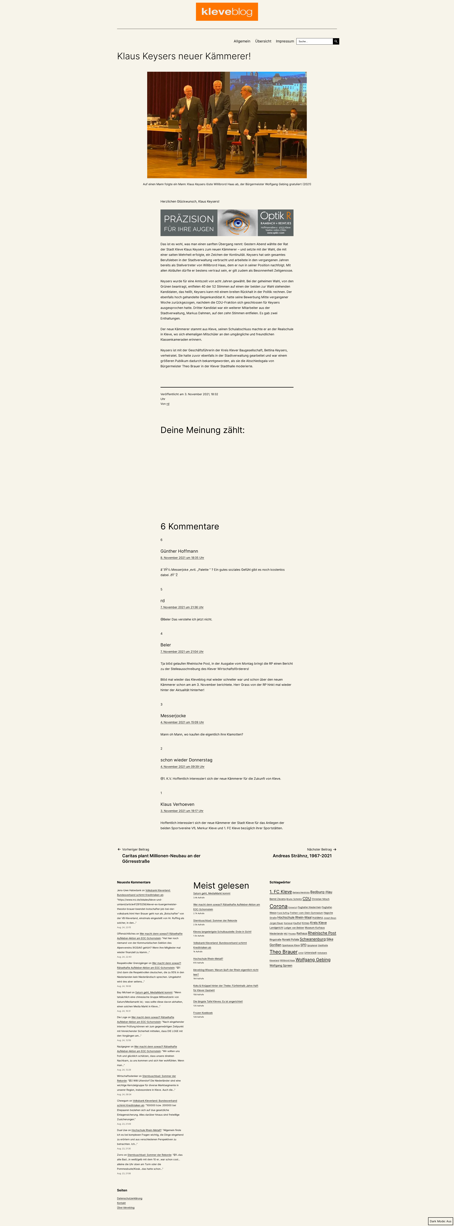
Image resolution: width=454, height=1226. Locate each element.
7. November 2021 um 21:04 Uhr (182, 651)
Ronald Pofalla (290, 939)
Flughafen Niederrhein (309, 907)
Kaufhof (297, 923)
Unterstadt (310, 952)
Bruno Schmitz (294, 899)
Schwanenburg (313, 939)
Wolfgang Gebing (313, 959)
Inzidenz (317, 917)
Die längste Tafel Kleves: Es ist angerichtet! (218, 1001)
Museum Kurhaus (315, 927)
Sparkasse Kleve (291, 945)
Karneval (288, 923)
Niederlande (276, 933)
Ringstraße (275, 939)
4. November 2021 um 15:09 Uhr (182, 722)
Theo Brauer (284, 952)
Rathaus (302, 933)
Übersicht (263, 41)
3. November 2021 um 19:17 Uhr (181, 811)
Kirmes (305, 923)
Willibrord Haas (287, 960)
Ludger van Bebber (294, 927)
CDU (307, 898)
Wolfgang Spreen (281, 965)
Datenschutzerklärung (129, 1198)
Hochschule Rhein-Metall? (146, 1130)
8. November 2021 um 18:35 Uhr (182, 557)
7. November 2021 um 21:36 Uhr (182, 607)
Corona (279, 906)
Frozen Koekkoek (203, 1012)
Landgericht (276, 927)
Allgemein (242, 41)
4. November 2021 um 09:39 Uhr (182, 766)
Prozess (292, 933)
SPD (303, 945)
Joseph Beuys (330, 918)
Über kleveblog (125, 1207)
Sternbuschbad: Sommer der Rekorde (149, 1154)
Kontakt (121, 1203)
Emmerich (292, 907)
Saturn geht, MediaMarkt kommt (153, 992)
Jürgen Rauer (276, 923)
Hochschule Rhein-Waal (294, 917)
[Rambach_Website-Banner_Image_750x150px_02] (227, 222)
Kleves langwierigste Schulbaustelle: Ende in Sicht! (222, 931)
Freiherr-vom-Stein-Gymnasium (306, 912)
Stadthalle (323, 945)
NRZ (286, 933)
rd (168, 403)
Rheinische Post (322, 933)
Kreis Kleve (318, 923)
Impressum (285, 41)
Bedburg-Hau (321, 892)
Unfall (301, 953)
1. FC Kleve (281, 891)
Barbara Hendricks (301, 892)
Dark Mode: (437, 1221)
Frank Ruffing (283, 913)
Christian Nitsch (321, 899)
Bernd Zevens (278, 899)
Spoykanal (312, 945)
